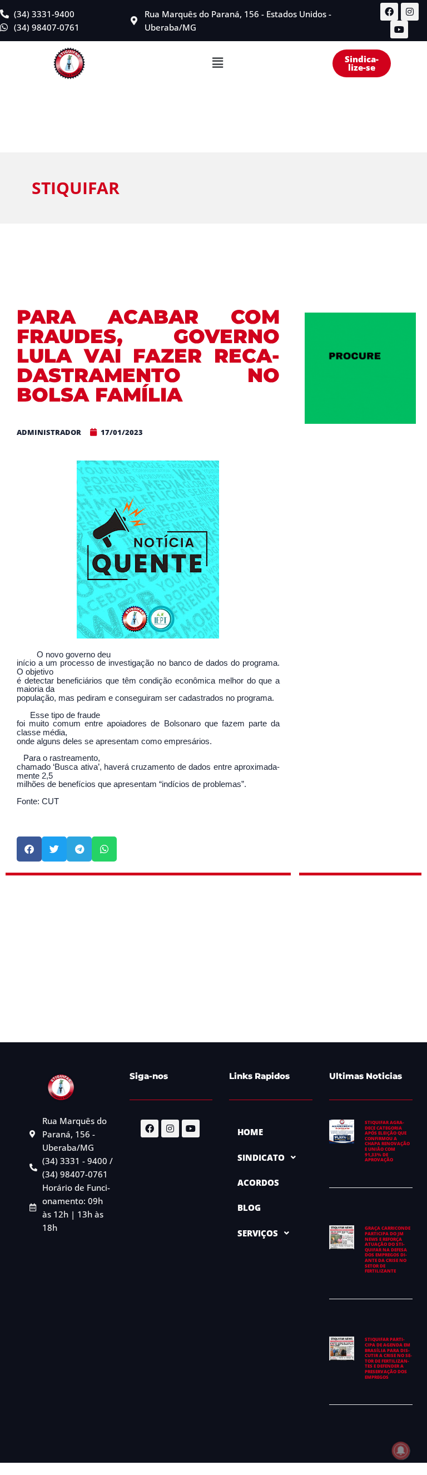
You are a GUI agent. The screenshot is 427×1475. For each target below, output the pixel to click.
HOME (250, 1131)
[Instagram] (410, 12)
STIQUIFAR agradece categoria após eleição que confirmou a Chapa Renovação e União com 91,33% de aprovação (387, 1140)
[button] (217, 63)
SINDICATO (261, 1157)
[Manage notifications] (401, 1450)
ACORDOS (258, 1182)
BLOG (249, 1207)
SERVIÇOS (257, 1233)
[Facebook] (389, 12)
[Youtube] (399, 29)
